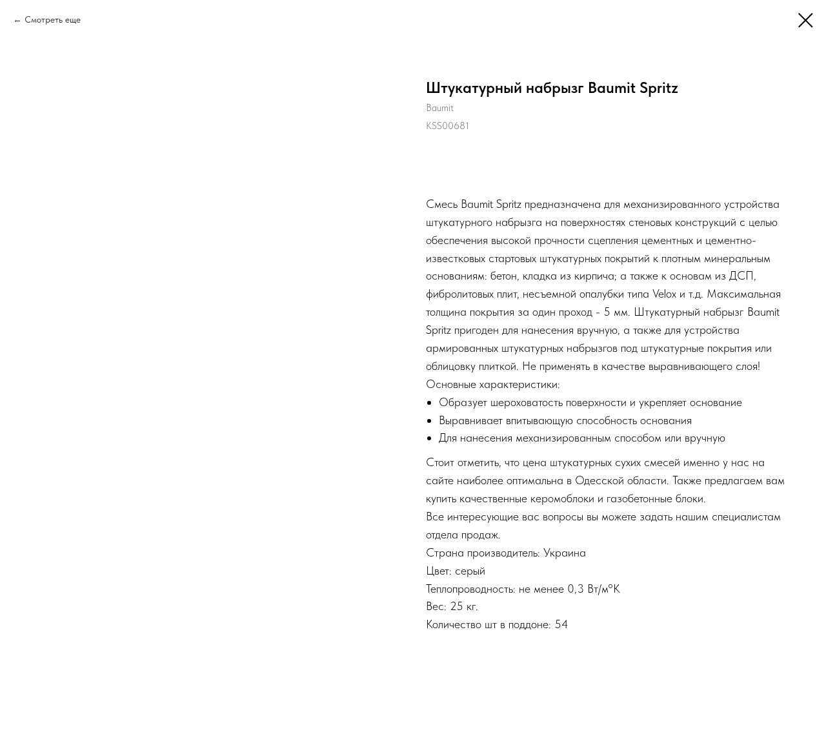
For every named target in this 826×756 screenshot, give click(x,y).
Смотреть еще (53, 19)
